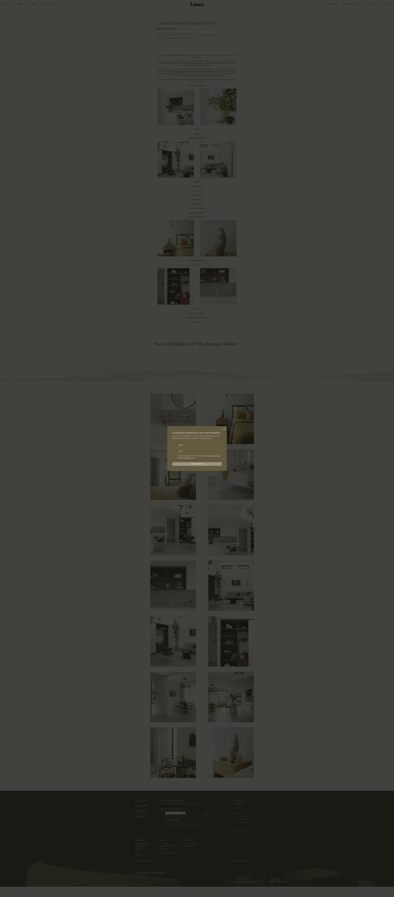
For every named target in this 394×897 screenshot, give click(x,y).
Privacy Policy (216, 456)
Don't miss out (197, 464)
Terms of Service (185, 458)
